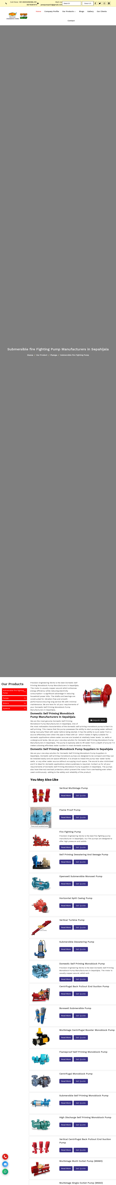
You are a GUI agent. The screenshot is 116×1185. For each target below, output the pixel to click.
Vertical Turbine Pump (72, 920)
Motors (6, 703)
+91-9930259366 (26, 2)
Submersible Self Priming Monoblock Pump (83, 1095)
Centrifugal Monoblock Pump (76, 1073)
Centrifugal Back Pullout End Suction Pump (84, 986)
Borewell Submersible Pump (75, 1008)
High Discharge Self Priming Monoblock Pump (85, 1117)
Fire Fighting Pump (70, 831)
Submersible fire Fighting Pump (13, 691)
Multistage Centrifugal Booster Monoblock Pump (87, 1030)
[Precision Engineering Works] (12, 16)
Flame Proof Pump (69, 810)
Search (87, 3)
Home (38, 11)
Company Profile (51, 11)
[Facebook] (95, 3)
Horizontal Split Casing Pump (75, 898)
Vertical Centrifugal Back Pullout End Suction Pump (85, 1141)
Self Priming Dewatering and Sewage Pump (83, 854)
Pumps (53, 355)
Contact (71, 21)
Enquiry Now (99, 720)
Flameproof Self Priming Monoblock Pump (83, 1052)
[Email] (5, 1164)
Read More (66, 795)
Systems (6, 708)
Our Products (68, 11)
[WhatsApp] (5, 1172)
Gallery (90, 11)
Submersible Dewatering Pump (76, 941)
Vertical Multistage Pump (73, 788)
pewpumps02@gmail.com (51, 5)
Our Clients (102, 11)
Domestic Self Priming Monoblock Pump (82, 963)
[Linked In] (109, 3)
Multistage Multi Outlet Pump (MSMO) (81, 1161)
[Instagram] (104, 3)
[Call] (5, 1157)
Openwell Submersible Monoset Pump (80, 876)
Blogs (81, 11)
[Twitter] (100, 3)
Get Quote (81, 795)
